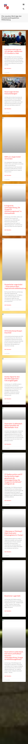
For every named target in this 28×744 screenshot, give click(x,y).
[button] (23, 4)
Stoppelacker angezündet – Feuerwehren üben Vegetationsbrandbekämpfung (15, 286)
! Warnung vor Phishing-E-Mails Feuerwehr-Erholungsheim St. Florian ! (13, 533)
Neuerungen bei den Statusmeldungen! (11, 93)
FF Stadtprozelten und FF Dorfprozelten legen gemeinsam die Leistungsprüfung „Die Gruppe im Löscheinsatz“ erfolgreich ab (13, 479)
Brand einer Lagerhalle (12, 596)
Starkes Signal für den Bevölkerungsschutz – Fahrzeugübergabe (12, 378)
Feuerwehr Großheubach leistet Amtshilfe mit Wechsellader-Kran (13, 425)
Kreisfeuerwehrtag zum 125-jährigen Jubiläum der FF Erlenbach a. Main (13, 51)
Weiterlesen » (7, 68)
